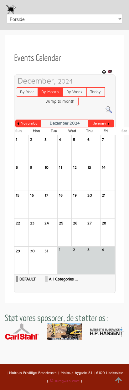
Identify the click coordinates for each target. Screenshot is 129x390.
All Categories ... (63, 279)
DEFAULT (27, 279)
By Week (74, 92)
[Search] (109, 109)
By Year (27, 92)
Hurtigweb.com (67, 381)
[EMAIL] (110, 71)
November (30, 123)
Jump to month (60, 101)
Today (95, 92)
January (99, 123)
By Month (50, 92)
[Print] (104, 71)
